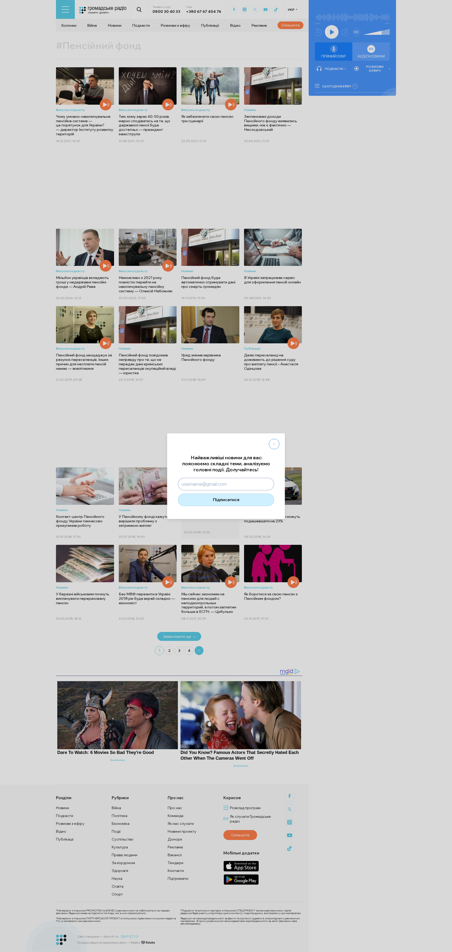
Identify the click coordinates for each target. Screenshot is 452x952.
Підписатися (226, 499)
